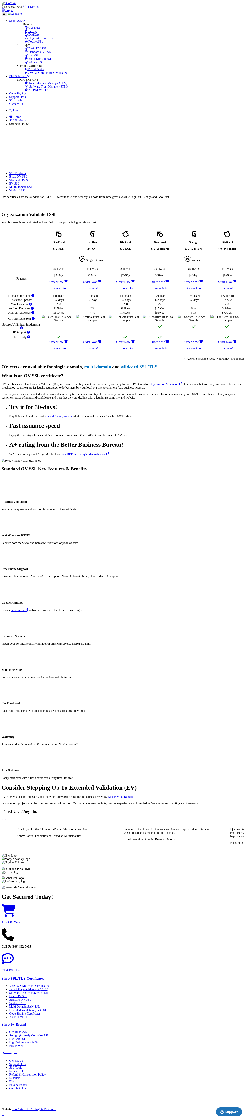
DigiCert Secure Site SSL (24, 1042)
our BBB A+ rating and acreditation (84, 454)
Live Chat (33, 6)
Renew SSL (16, 1071)
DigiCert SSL (17, 1038)
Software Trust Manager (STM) (48, 86)
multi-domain (97, 366)
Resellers (14, 1078)
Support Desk (17, 97)
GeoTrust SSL (18, 1032)
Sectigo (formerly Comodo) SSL (29, 1035)
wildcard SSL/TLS (139, 366)
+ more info (59, 288)
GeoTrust (34, 27)
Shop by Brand (14, 1024)
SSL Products (17, 120)
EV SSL (33, 55)
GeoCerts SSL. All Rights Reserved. (34, 1109)
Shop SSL (15, 20)
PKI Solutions (18, 76)
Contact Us (16, 103)
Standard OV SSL (39, 51)
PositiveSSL (35, 41)
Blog (12, 1081)
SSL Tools (15, 100)
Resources (9, 1053)
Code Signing (17, 93)
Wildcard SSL (37, 62)
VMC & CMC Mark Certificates (47, 72)
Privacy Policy (18, 1084)
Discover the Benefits (121, 796)
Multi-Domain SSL (40, 58)
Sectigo (32, 31)
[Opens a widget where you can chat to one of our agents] (229, 1112)
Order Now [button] (56, 281)
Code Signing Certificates (24, 1013)
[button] (123, 1098)
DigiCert (33, 34)
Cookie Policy (18, 1088)
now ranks (18, 610)
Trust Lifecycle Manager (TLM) (47, 83)
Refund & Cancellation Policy (27, 1074)
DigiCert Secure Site (40, 38)
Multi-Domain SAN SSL (24, 1006)
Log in (9, 10)
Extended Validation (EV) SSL (28, 1010)
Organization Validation (164, 384)
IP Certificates (35, 69)
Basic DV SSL (37, 48)
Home (17, 117)
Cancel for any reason (58, 416)
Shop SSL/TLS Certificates (23, 978)
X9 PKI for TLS (38, 90)
